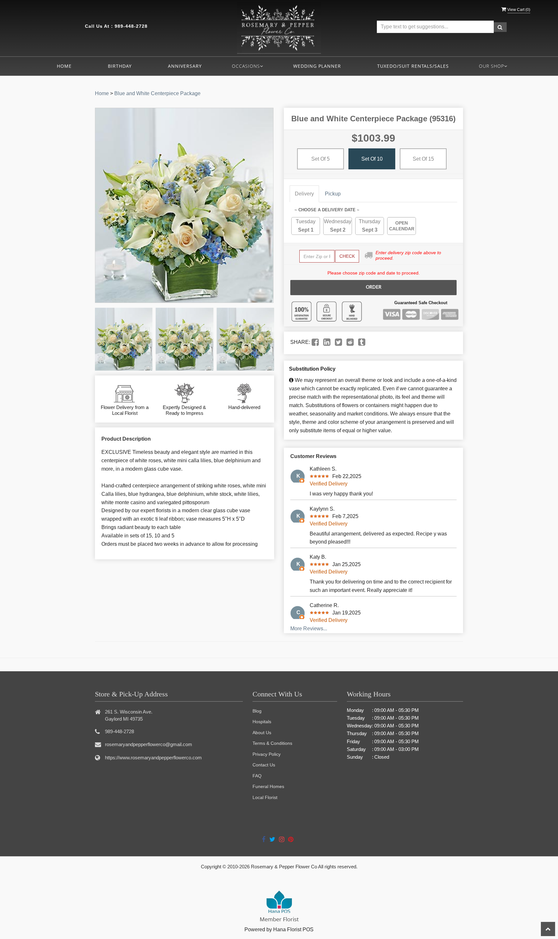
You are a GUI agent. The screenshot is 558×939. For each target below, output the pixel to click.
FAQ (257, 775)
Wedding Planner (317, 66)
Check (347, 256)
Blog (257, 711)
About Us (262, 732)
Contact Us (264, 764)
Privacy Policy (267, 754)
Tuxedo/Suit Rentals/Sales (413, 66)
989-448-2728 (131, 26)
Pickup (333, 193)
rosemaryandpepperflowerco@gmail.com (148, 744)
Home (64, 66)
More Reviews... (308, 628)
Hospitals (262, 721)
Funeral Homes (268, 786)
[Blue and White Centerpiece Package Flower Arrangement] (123, 339)
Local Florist (265, 797)
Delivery (304, 193)
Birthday (120, 66)
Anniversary (185, 66)
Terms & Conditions (272, 743)
